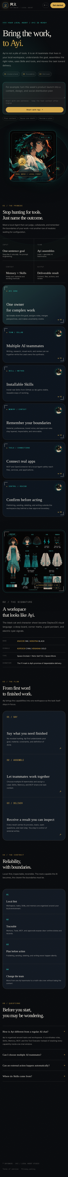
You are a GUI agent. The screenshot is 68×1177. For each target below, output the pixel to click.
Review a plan (45, 118)
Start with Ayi (35, 110)
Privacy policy (28, 1169)
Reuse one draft (27, 118)
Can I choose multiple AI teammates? (22, 1054)
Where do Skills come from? (17, 1076)
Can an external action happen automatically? (26, 1065)
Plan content (10, 118)
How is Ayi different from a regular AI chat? (25, 1031)
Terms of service (10, 1169)
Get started (58, 5)
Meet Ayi (14, 1150)
